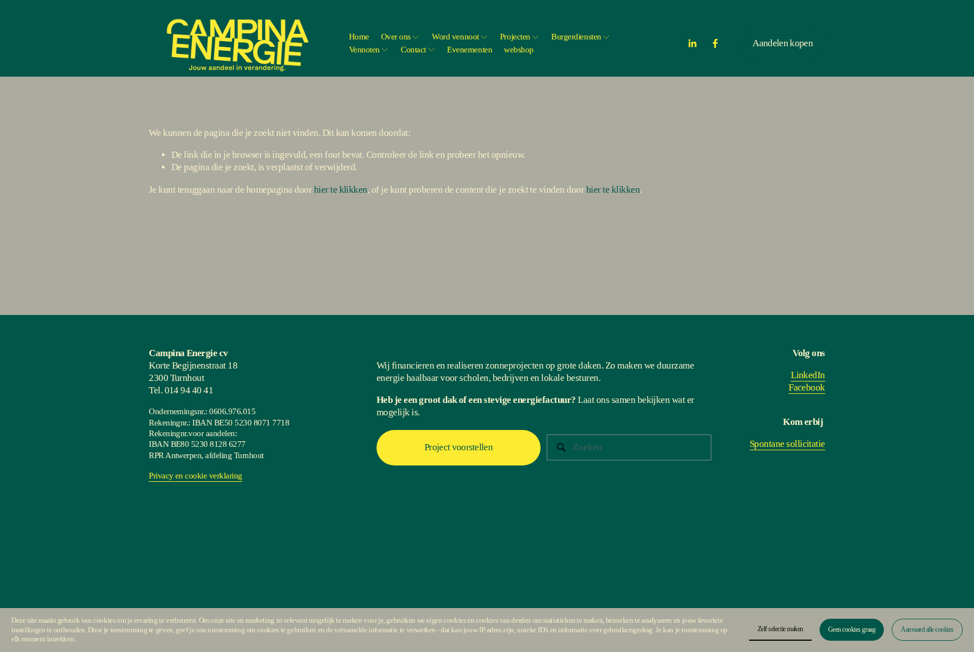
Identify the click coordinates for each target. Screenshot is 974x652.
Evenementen (469, 49)
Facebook (807, 387)
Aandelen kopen (782, 43)
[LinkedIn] (692, 43)
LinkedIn (808, 375)
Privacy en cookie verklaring (195, 475)
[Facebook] (715, 43)
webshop (519, 49)
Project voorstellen (458, 447)
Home (359, 36)
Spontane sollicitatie (787, 443)
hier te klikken (341, 189)
